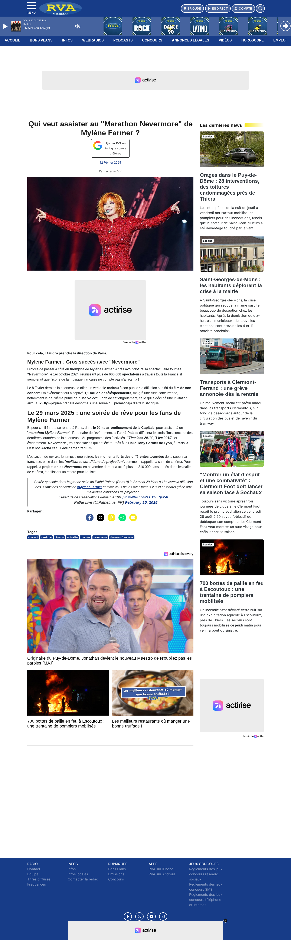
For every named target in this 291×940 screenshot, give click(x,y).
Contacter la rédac (83, 879)
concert (33, 537)
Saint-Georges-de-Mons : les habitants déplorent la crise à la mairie (231, 285)
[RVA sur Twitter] (139, 916)
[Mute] (78, 26)
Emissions (116, 874)
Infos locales (78, 874)
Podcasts (123, 40)
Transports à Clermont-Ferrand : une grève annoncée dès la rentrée (229, 388)
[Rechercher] (260, 8)
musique (46, 537)
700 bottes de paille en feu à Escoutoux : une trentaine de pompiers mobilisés (232, 592)
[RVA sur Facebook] (128, 916)
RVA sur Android (162, 874)
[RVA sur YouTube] (151, 916)
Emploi (279, 40)
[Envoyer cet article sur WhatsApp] (121, 520)
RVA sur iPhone (161, 869)
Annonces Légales (190, 40)
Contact (33, 869)
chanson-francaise (121, 537)
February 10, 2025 (141, 502)
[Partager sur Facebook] (89, 520)
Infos (67, 40)
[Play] (6, 26)
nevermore (100, 537)
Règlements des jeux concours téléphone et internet (205, 899)
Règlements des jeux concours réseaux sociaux (205, 874)
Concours (152, 40)
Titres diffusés (38, 879)
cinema (59, 537)
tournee (85, 537)
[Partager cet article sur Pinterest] (110, 520)
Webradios (93, 40)
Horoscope (252, 40)
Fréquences (36, 884)
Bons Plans (41, 40)
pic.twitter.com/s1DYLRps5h (145, 497)
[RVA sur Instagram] (163, 916)
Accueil (12, 40)
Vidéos (225, 40)
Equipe (32, 874)
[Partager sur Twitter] (99, 520)
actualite (72, 537)
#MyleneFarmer (89, 487)
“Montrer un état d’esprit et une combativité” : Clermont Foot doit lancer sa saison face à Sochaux (231, 483)
